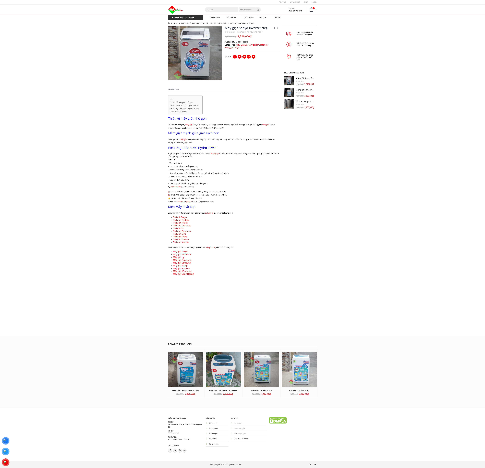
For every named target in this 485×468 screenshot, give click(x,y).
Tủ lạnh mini (214, 444)
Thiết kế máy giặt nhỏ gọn (182, 102)
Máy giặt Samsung (182, 262)
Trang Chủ (214, 17)
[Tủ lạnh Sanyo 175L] (289, 104)
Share (228, 56)
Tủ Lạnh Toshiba (181, 220)
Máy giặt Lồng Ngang (183, 273)
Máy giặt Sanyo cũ (233, 47)
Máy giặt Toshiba (181, 268)
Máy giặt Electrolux (182, 254)
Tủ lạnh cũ (213, 423)
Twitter (239, 57)
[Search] (258, 9)
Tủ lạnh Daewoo (181, 239)
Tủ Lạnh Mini (179, 233)
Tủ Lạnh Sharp (180, 236)
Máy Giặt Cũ (241, 44)
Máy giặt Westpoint (182, 271)
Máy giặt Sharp (180, 265)
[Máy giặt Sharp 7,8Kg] (289, 80)
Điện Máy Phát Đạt (178, 111)
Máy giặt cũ (213, 428)
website (180, 201)
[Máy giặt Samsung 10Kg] (289, 92)
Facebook (235, 57)
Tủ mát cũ (213, 439)
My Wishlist (295, 2)
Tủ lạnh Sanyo (180, 217)
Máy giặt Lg (178, 257)
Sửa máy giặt (239, 428)
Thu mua (248, 17)
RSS (175, 450)
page (188, 201)
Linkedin (315, 464)
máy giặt (189, 124)
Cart (306, 2)
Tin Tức (282, 2)
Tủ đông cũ (213, 434)
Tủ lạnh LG (178, 228)
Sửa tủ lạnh (239, 423)
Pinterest (180, 450)
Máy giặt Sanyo (180, 251)
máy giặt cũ (210, 247)
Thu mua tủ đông (241, 439)
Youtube (184, 450)
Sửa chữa (231, 17)
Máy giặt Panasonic (182, 260)
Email (253, 57)
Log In (314, 2)
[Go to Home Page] (169, 23)
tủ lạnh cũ (209, 213)
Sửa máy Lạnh (240, 434)
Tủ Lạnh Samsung (181, 225)
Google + (249, 57)
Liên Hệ (277, 17)
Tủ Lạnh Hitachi (180, 222)
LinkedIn (244, 57)
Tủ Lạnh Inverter (181, 242)
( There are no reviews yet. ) (249, 31)
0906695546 (176, 187)
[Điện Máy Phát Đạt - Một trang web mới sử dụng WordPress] (175, 9)
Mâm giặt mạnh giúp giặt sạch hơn (185, 105)
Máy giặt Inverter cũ (258, 44)
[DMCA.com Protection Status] (278, 420)
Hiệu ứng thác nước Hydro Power (185, 108)
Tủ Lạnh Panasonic (182, 231)
